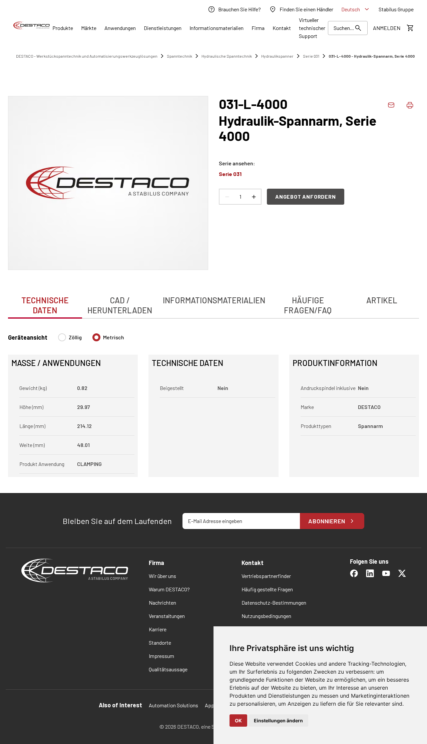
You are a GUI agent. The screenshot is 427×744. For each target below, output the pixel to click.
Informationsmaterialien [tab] (214, 300)
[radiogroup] (91, 340)
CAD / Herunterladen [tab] (119, 305)
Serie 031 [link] (311, 56)
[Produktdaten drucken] (409, 105)
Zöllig (75, 337)
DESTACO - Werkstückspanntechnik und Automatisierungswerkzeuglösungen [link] (86, 56)
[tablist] (213, 302)
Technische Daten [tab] (45, 305)
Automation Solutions (173, 705)
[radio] (62, 337)
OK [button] (238, 720)
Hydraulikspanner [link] (277, 56)
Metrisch (113, 337)
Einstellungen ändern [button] (278, 720)
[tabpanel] (213, 401)
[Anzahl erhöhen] (254, 197)
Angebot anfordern (305, 196)
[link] (234, 9)
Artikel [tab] (381, 300)
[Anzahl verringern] (227, 197)
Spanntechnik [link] (179, 56)
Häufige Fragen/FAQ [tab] (308, 305)
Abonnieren (326, 521)
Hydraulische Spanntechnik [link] (226, 56)
